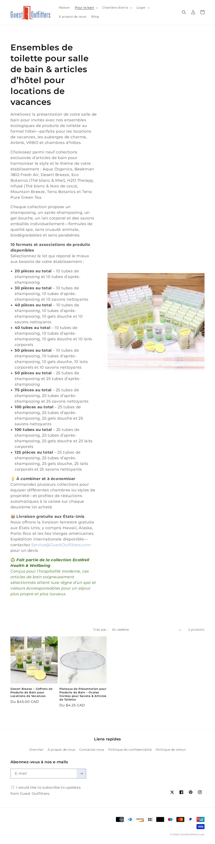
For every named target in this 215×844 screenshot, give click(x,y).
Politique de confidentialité (130, 749)
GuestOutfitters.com (192, 834)
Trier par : (100, 629)
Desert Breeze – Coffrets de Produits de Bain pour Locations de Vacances (31, 692)
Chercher (36, 749)
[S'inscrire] (81, 774)
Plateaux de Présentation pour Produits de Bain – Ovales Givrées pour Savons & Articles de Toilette (82, 694)
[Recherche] (184, 12)
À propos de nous (61, 749)
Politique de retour (171, 749)
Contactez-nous (91, 749)
